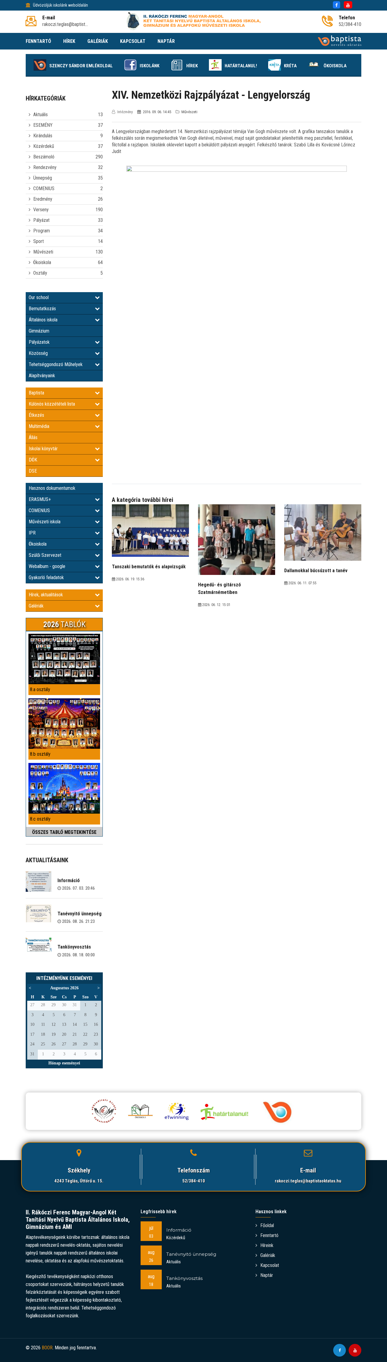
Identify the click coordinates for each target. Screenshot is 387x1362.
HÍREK (69, 41)
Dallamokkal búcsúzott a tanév (315, 570)
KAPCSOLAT (132, 41)
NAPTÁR (166, 41)
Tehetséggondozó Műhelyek (56, 364)
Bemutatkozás (42, 308)
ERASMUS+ (40, 499)
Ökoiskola (335, 66)
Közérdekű (43, 146)
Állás (33, 437)
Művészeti (43, 252)
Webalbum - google (47, 566)
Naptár (266, 1275)
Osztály (40, 273)
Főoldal (267, 1225)
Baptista (36, 393)
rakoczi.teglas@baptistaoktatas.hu (308, 1181)
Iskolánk (149, 66)
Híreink (266, 1245)
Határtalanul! (241, 66)
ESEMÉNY (43, 125)
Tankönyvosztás (74, 947)
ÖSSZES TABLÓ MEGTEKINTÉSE (64, 832)
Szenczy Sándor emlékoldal (81, 66)
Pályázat (41, 220)
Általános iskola (43, 320)
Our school (39, 297)
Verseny (41, 209)
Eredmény (42, 199)
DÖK (33, 460)
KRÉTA (290, 66)
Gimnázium (39, 331)
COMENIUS (43, 188)
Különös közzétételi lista (52, 404)
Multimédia (39, 426)
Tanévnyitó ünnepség (79, 914)
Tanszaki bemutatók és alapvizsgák (149, 566)
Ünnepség (42, 178)
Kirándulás (42, 136)
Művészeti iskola (44, 522)
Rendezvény (45, 167)
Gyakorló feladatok (46, 577)
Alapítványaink (42, 375)
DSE (33, 471)
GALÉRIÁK (97, 41)
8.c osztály (40, 819)
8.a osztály (40, 689)
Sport (38, 241)
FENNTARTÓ (38, 41)
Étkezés (36, 415)
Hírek (192, 66)
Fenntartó (269, 1235)
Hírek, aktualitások (46, 595)
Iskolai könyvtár (43, 448)
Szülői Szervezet (45, 555)
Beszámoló (43, 157)
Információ (68, 880)
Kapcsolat (269, 1265)
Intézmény (125, 112)
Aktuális (40, 114)
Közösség (38, 353)
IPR (32, 533)
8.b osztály (40, 754)
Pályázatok (39, 342)
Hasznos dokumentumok (52, 488)
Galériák (36, 606)
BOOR (47, 1348)
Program (41, 231)
